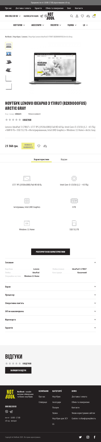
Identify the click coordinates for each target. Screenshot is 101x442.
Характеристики (41, 159)
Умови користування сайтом (83, 412)
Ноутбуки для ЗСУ (60, 418)
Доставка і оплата (23, 8)
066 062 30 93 (11, 16)
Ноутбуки (16, 37)
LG (53, 423)
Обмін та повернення (54, 8)
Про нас (8, 8)
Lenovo (24, 37)
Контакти (79, 8)
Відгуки (64, 159)
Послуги (55, 407)
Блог (69, 8)
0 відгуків (27, 119)
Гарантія (38, 8)
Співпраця (43, 402)
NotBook (8, 37)
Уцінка (55, 412)
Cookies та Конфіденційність (84, 418)
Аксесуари (56, 402)
